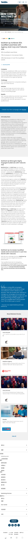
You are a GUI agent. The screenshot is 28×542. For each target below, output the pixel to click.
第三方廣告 (11, 534)
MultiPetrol (23, 133)
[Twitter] (18, 525)
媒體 (2, 450)
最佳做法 (3, 480)
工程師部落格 (4, 459)
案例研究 (9, 32)
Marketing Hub (5, 456)
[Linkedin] (15, 525)
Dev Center (4, 504)
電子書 (2, 485)
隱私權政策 (5, 532)
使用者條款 (16, 532)
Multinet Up (4, 119)
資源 (6, 32)
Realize (24, 109)
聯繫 (19, 2)
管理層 (2, 468)
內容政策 (3, 509)
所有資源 (3, 474)
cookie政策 (11, 532)
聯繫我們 (14, 521)
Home (2, 32)
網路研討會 (4, 482)
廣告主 (2, 445)
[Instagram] (12, 525)
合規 (2, 514)
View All (14, 436)
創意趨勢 (3, 488)
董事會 (2, 470)
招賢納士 (3, 465)
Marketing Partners (6, 493)
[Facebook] (9, 525)
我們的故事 (4, 463)
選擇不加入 (22, 532)
